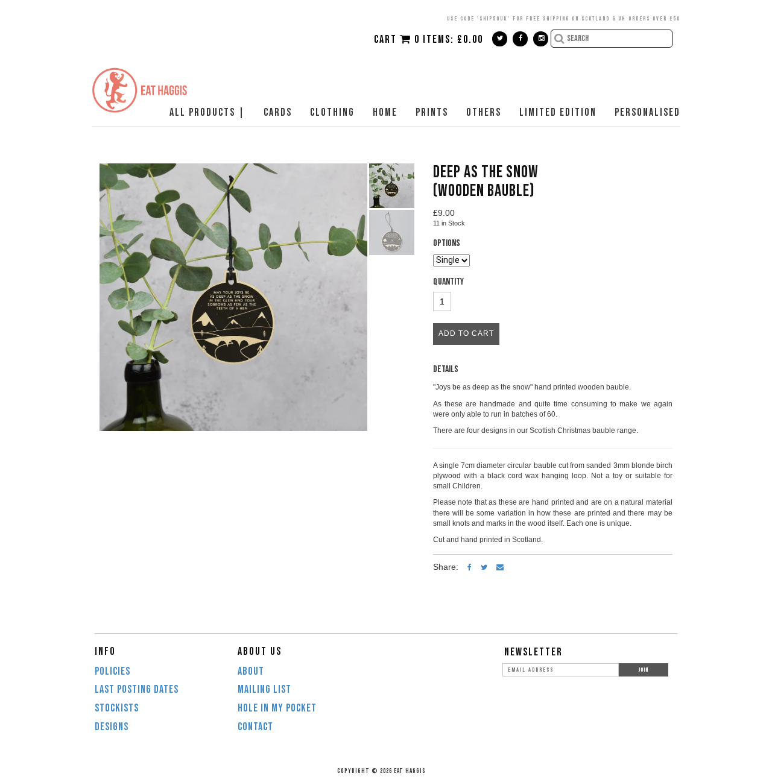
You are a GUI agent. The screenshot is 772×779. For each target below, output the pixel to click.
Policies (112, 671)
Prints (432, 112)
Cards (278, 112)
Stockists (117, 708)
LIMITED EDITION (557, 112)
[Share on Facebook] (469, 567)
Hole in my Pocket (277, 708)
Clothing (332, 112)
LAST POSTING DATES (137, 689)
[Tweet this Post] (484, 567)
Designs (111, 727)
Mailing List (264, 689)
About (251, 671)
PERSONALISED (647, 112)
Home (385, 112)
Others (483, 112)
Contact (255, 727)
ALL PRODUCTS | (207, 112)
